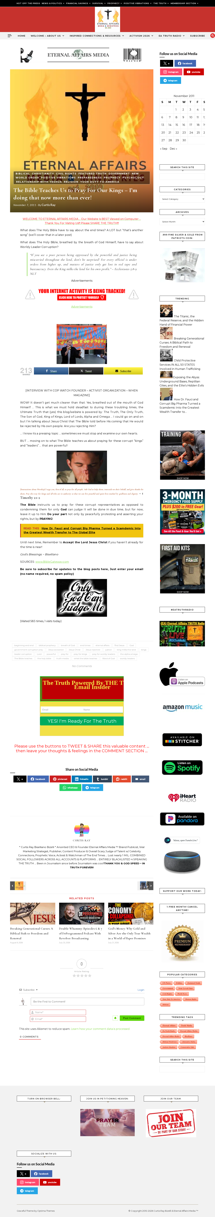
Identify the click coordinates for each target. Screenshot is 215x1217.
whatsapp (73, 787)
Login (140, 989)
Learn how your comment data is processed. (100, 1028)
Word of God (108, 658)
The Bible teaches (23, 658)
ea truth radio (169, 1031)
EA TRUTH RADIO (170, 35)
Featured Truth (92, 173)
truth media (62, 658)
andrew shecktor (169, 1047)
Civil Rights (66, 173)
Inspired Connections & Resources (95, 35)
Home (21, 35)
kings (143, 649)
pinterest (62, 779)
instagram (173, 71)
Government (119, 173)
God (132, 645)
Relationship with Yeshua (39, 181)
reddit (124, 779)
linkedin (84, 779)
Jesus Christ (74, 649)
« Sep (163, 148)
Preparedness (90, 177)
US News (167, 983)
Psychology (133, 177)
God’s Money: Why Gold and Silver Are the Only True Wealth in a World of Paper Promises (129, 933)
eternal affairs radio (171, 1036)
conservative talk (187, 1047)
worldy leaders (127, 658)
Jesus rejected (93, 649)
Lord (39, 654)
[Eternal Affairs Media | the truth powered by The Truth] (107, 20)
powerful (51, 654)
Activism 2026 (140, 35)
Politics (179, 983)
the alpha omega (129, 654)
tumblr (104, 779)
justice (108, 649)
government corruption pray (28, 649)
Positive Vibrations (58, 177)
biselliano (188, 1036)
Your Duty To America (99, 181)
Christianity (43, 173)
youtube (196, 71)
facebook (40, 779)
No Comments (82, 666)
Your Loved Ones (186, 988)
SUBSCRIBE (197, 35)
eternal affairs (102, 645)
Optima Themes (46, 1210)
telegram (94, 787)
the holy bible (44, 658)
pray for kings (80, 654)
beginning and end (24, 645)
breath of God (68, 645)
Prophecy (112, 177)
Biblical (23, 173)
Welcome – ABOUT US (46, 35)
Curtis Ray (49, 205)
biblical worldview (170, 1042)
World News (182, 993)
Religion (71, 181)
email (142, 779)
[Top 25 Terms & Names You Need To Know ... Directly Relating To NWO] (145, 885)
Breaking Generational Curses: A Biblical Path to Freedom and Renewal (31, 933)
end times (85, 645)
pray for (65, 654)
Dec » (173, 148)
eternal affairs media (188, 1031)
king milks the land (126, 649)
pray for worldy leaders (103, 654)
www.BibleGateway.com (52, 561)
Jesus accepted (55, 649)
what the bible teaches (85, 658)
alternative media (188, 1042)
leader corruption (23, 654)
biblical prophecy (47, 645)
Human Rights (190, 999)
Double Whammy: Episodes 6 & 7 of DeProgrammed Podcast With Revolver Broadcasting (80, 933)
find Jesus (119, 645)
